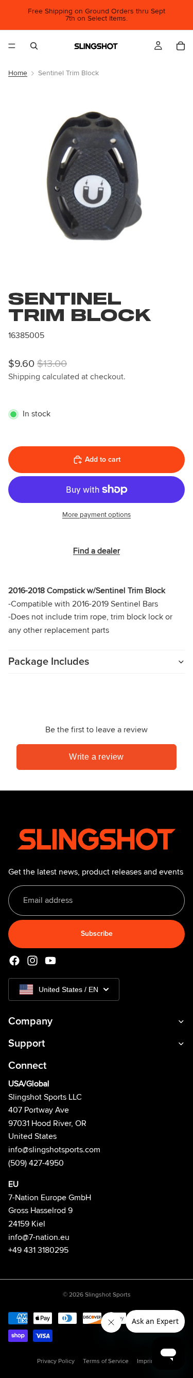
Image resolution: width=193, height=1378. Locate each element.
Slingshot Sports (108, 1295)
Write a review (96, 756)
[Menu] (12, 46)
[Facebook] (14, 960)
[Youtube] (50, 960)
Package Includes (48, 662)
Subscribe (97, 934)
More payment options (96, 515)
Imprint (146, 1361)
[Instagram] (32, 960)
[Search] (34, 46)
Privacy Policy (56, 1361)
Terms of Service (106, 1361)
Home (17, 73)
